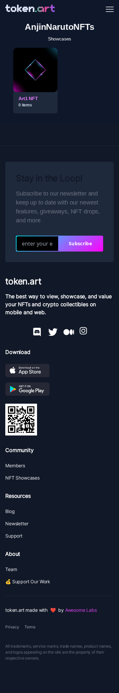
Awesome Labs (81, 610)
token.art (23, 281)
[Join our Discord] (37, 330)
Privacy (12, 626)
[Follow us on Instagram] (83, 330)
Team (11, 569)
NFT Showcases (22, 478)
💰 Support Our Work (27, 581)
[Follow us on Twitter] (53, 330)
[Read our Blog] (69, 330)
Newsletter (16, 523)
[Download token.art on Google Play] (59, 389)
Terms (29, 626)
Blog (10, 511)
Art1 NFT (28, 98)
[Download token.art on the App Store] (59, 370)
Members (15, 465)
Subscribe (80, 243)
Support (13, 536)
